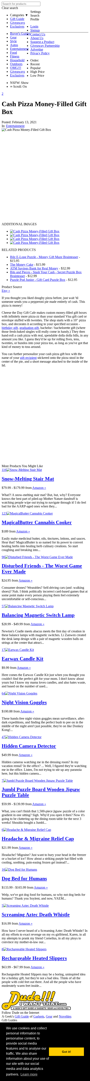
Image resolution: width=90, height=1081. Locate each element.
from (28, 488)
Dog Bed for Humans (24, 878)
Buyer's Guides (20, 33)
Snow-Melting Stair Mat (28, 478)
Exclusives (17, 26)
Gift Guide (17, 19)
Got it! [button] (66, 1051)
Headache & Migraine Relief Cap (38, 838)
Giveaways (17, 22)
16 (3, 869)
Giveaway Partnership (45, 45)
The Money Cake (21, 264)
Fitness (14, 56)
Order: (34, 60)
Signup (35, 30)
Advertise (36, 49)
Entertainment (19, 49)
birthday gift (10, 328)
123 (4, 513)
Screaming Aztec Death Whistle (36, 914)
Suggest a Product (42, 42)
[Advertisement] (45, 177)
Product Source (12, 287)
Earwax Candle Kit (22, 658)
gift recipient (28, 357)
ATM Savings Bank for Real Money (34, 268)
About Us (36, 38)
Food (13, 52)
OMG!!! (15, 68)
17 (3, 650)
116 (4, 470)
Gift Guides (9, 1020)
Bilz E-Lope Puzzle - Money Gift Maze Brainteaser (44, 257)
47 (3, 737)
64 (3, 693)
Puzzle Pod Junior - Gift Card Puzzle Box (37, 280)
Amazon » (39, 488)
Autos (14, 45)
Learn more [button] (29, 1074)
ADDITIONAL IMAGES (19, 224)
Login (34, 26)
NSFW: (15, 82)
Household (17, 60)
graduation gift (29, 328)
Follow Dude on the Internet (20, 1012)
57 (3, 606)
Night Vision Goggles (24, 702)
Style (13, 41)
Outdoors (16, 64)
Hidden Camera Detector (29, 746)
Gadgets (38, 1016)
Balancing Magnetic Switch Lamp (38, 615)
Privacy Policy (40, 53)
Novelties (65, 1016)
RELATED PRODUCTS (19, 250)
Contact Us (37, 34)
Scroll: (16, 86)
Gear (13, 37)
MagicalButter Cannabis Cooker (37, 522)
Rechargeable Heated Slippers (34, 958)
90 (3, 557)
